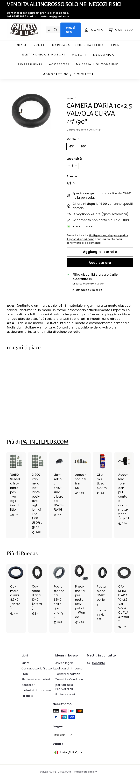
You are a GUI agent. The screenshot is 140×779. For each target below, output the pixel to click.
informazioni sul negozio (87, 289)
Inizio (21, 45)
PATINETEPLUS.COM (44, 442)
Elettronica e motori (43, 54)
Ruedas (29, 553)
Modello (73, 139)
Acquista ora (100, 262)
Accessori (59, 64)
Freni (116, 45)
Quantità (74, 158)
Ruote (39, 45)
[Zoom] (31, 111)
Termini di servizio (67, 674)
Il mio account (65, 694)
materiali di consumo (97, 64)
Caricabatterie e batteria (78, 45)
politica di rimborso (69, 668)
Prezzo (72, 176)
